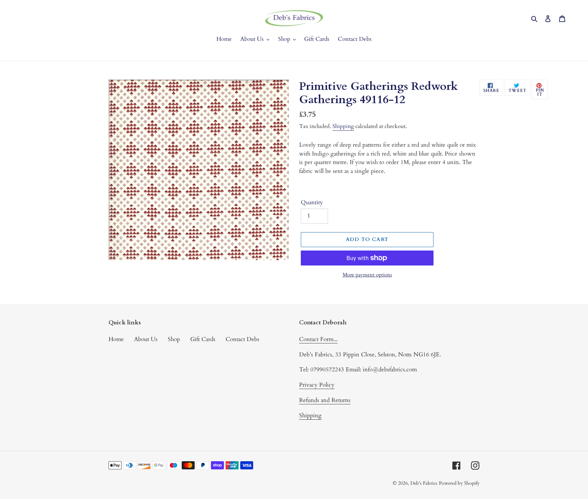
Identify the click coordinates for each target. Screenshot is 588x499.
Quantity (312, 202)
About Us (146, 339)
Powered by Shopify (459, 483)
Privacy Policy (316, 385)
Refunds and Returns (324, 400)
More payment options (367, 274)
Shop (174, 339)
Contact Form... (318, 339)
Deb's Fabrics (423, 483)
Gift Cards (202, 339)
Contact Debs (242, 339)
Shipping (343, 126)
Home (116, 339)
